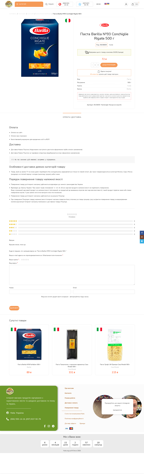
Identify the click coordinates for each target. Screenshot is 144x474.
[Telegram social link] (53, 426)
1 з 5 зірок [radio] (22, 259)
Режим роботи (70, 398)
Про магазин (69, 388)
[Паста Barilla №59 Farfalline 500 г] (29, 344)
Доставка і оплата (71, 403)
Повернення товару (72, 408)
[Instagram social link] (49, 426)
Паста (129, 79)
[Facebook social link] (45, 426)
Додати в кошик (108, 65)
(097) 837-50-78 (86, 4)
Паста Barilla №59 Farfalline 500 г (29, 365)
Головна (12, 14)
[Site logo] (9, 4)
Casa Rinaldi (72, 369)
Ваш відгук (13, 263)
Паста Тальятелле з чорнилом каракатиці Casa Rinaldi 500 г (72, 366)
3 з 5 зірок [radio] (25, 259)
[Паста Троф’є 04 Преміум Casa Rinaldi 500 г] (115, 344)
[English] (105, 4)
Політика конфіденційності (74, 419)
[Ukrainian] (108, 4)
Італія (129, 86)
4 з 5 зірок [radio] (26, 259)
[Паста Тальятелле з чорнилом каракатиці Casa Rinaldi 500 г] (72, 344)
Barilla (129, 89)
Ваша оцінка (14, 259)
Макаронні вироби (43, 14)
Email (75, 288)
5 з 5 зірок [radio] (28, 259)
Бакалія (31, 14)
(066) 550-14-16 (66, 4)
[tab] (72, 116)
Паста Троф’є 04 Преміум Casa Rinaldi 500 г (115, 365)
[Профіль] (126, 4)
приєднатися (117, 410)
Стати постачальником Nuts (74, 414)
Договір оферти (70, 423)
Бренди (82, 423)
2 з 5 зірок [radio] (23, 259)
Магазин (21, 14)
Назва (11, 288)
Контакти (68, 393)
